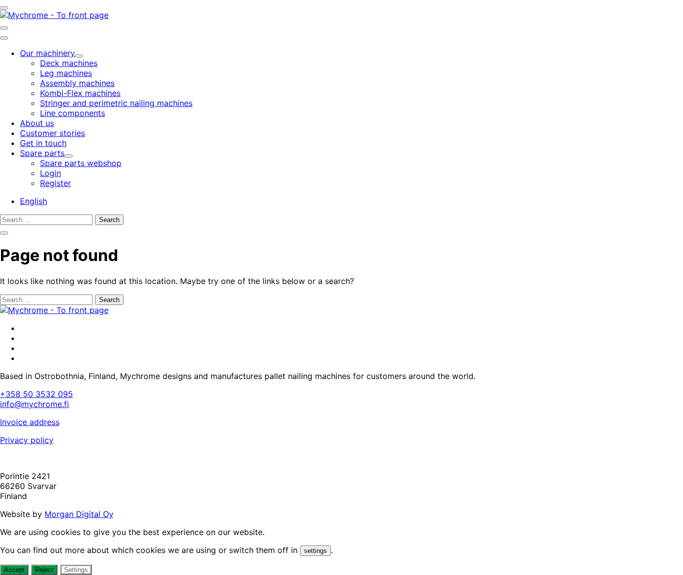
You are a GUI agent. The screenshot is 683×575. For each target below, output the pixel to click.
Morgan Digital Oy (79, 514)
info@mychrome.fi (34, 404)
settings (315, 550)
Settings (76, 570)
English (33, 201)
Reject (44, 570)
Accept (14, 570)
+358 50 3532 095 (36, 394)
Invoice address (30, 422)
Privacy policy (27, 440)
